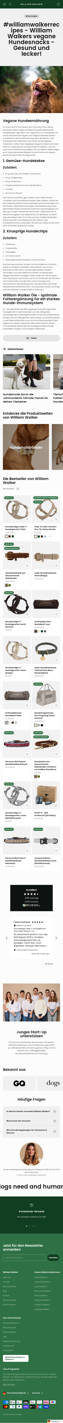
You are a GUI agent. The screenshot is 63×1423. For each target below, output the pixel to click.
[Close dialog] (52, 677)
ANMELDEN (31, 744)
